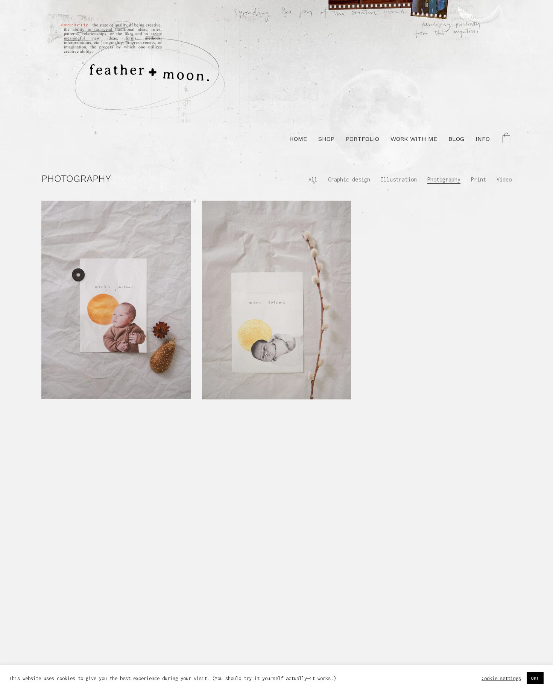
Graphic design (349, 179)
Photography (443, 179)
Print (478, 179)
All (313, 179)
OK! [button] (535, 678)
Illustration (399, 179)
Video (504, 179)
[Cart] (506, 139)
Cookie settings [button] (501, 678)
